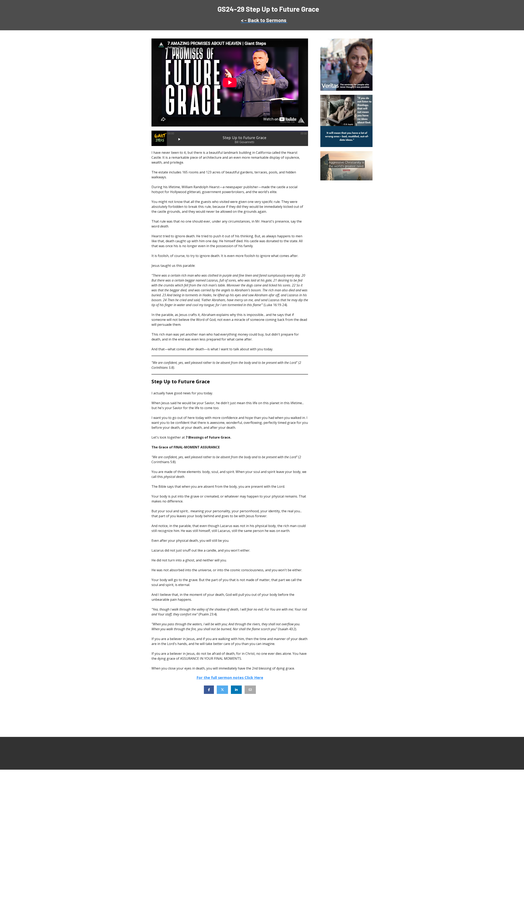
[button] (179, 139)
